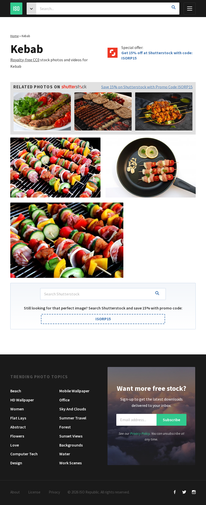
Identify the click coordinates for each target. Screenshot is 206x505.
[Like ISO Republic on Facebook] (175, 492)
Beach (15, 390)
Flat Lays (18, 417)
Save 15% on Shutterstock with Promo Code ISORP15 (147, 86)
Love (14, 445)
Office (64, 399)
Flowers (17, 435)
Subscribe (171, 419)
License (34, 492)
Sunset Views (70, 435)
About (15, 492)
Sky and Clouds (72, 408)
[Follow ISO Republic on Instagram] (194, 492)
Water (64, 453)
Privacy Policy (140, 433)
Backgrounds (71, 445)
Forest (65, 426)
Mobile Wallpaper (74, 390)
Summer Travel (72, 417)
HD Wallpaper (22, 399)
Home (14, 36)
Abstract (18, 426)
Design (16, 462)
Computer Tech (24, 453)
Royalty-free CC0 (24, 59)
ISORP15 (103, 318)
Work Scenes (70, 462)
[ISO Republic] (16, 9)
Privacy (54, 492)
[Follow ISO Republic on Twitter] (184, 492)
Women (17, 408)
